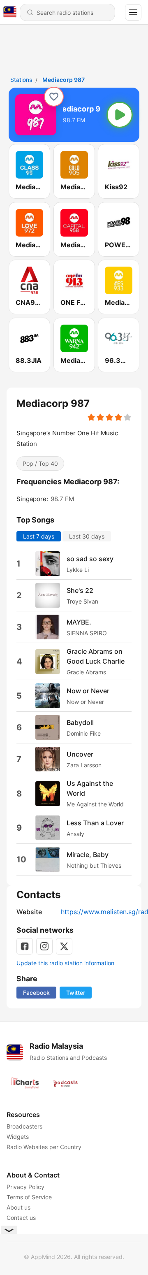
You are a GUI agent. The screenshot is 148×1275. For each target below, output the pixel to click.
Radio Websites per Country (44, 1146)
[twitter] (64, 946)
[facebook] (24, 946)
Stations (21, 79)
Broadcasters (24, 1126)
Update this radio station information (65, 962)
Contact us (21, 1217)
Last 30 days (86, 536)
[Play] (119, 115)
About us (18, 1207)
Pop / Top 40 (40, 463)
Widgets (18, 1136)
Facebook (36, 992)
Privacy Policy (25, 1186)
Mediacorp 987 (63, 79)
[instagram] (44, 946)
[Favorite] (54, 97)
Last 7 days (38, 536)
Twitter (75, 992)
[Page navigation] (133, 12)
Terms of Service (29, 1197)
